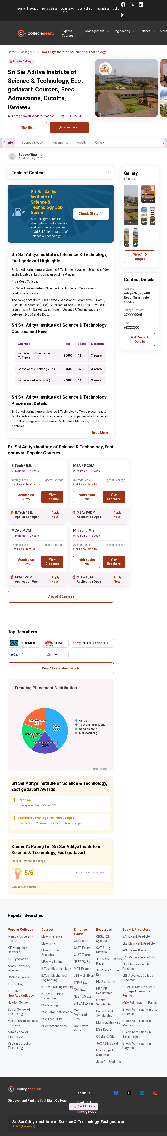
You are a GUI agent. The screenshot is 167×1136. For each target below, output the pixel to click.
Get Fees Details (23, 484)
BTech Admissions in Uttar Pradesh (140, 1012)
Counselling (85, 8)
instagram (154, 1093)
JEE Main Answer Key (108, 972)
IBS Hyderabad (18, 959)
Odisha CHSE (105, 1036)
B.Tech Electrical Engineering (52, 996)
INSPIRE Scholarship (104, 991)
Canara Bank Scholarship (105, 1013)
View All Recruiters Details (61, 668)
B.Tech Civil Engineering (57, 987)
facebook (115, 1093)
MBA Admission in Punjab (140, 1002)
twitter (128, 1093)
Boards (33, 8)
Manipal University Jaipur (20, 939)
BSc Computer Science (57, 1012)
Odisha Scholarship (104, 1002)
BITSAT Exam (83, 1003)
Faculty (82, 142)
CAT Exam (81, 941)
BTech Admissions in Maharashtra (136, 1023)
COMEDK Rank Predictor (138, 987)
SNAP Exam (82, 982)
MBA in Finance (51, 936)
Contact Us (84, 1102)
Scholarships (49, 8)
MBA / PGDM (83, 466)
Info (10, 142)
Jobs (116, 8)
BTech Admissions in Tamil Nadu (136, 1034)
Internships (102, 8)
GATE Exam (82, 948)
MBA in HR (48, 943)
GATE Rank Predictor (136, 936)
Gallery (100, 142)
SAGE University (19, 977)
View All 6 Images (140, 257)
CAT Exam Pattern (81, 1028)
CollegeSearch (35, 33)
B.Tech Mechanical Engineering (54, 978)
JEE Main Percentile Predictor (136, 966)
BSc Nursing (49, 1005)
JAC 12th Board (107, 1043)
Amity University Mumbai (19, 968)
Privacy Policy (86, 1112)
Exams (21, 8)
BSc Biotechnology (54, 1026)
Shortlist (27, 127)
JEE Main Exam (84, 975)
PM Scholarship (106, 981)
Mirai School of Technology (18, 1034)
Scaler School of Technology (19, 1012)
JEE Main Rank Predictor (139, 943)
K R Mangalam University (18, 950)
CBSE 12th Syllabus (103, 939)
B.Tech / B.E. (22, 466)
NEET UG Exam (84, 996)
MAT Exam (81, 968)
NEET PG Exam (84, 961)
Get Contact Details (139, 339)
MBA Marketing (52, 961)
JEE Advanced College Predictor (137, 978)
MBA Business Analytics (51, 952)
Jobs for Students (108, 1061)
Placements (60, 142)
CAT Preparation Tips (82, 1015)
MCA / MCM (21, 530)
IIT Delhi (13, 991)
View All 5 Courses (61, 597)
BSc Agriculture (52, 1019)
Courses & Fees (32, 142)
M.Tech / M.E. (84, 530)
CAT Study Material (103, 950)
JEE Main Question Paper (109, 961)
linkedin (141, 1093)
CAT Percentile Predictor (139, 957)
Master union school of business (23, 1023)
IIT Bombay (15, 984)
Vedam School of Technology (20, 1046)
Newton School (18, 1002)
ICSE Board (103, 1029)
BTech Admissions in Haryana (136, 1046)
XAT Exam (81, 989)
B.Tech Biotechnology (56, 968)
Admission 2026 (67, 10)
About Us (83, 1093)
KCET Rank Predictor (136, 950)
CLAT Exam (82, 954)
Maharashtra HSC (108, 1022)
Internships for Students (106, 1052)
